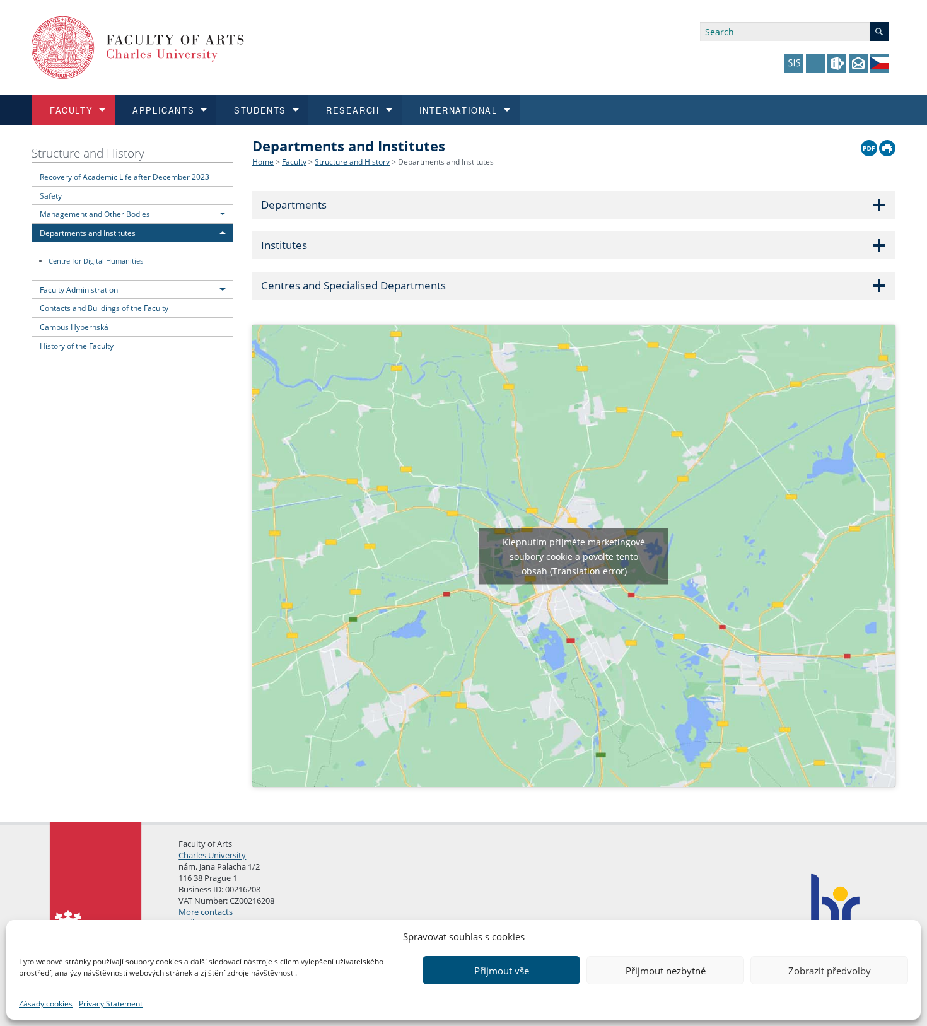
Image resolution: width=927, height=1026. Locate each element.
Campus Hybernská (74, 327)
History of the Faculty (77, 346)
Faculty (294, 161)
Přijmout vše (501, 970)
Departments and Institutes (88, 233)
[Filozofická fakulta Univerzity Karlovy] (138, 46)
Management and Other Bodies (95, 214)
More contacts (205, 912)
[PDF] (869, 145)
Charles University (212, 855)
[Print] (887, 145)
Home (263, 161)
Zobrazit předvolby (829, 970)
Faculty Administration (79, 289)
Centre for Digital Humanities (96, 261)
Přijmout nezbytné (666, 970)
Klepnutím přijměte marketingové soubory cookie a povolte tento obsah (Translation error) (574, 555)
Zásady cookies (46, 1003)
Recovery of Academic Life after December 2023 (124, 177)
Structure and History (88, 152)
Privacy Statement (111, 1003)
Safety (51, 195)
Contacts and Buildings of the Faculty (104, 308)
